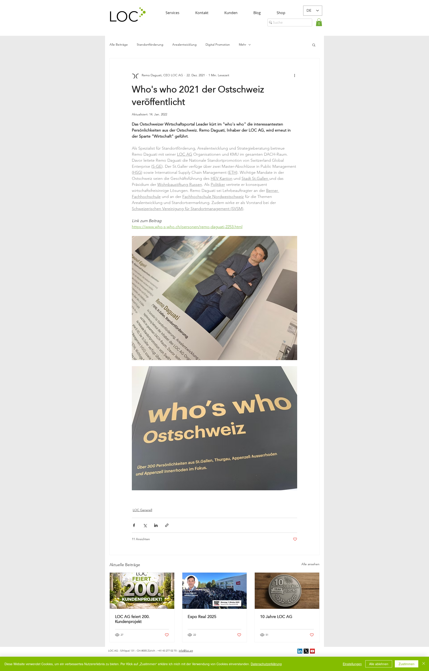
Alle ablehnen (378, 664)
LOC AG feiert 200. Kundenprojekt (132, 619)
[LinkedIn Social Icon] (299, 651)
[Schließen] (423, 663)
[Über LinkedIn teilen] (156, 525)
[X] (306, 651)
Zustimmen (406, 664)
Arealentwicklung (184, 44)
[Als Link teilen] (167, 525)
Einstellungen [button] (352, 664)
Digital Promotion (218, 44)
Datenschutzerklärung (266, 664)
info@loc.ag (186, 650)
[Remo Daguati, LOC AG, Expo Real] (214, 591)
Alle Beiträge (118, 44)
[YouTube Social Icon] (312, 651)
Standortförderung (150, 44)
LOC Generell (142, 510)
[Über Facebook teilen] (134, 525)
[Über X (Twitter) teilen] (145, 525)
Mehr (242, 44)
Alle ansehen (310, 564)
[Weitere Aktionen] (294, 75)
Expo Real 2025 (202, 616)
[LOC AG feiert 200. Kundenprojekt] (142, 591)
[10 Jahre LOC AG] (287, 591)
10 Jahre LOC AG (276, 616)
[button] (319, 22)
